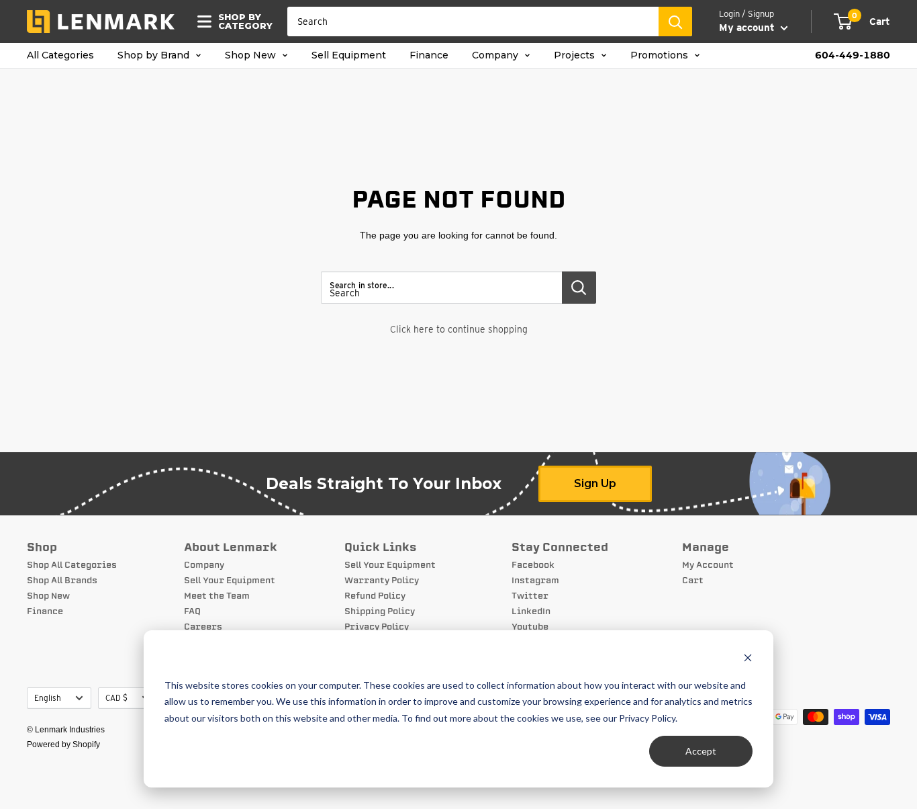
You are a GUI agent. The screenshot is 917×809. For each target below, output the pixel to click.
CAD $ (116, 698)
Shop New (252, 55)
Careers (203, 627)
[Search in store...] (579, 287)
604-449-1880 (852, 55)
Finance (428, 55)
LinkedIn (531, 611)
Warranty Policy (381, 580)
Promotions (660, 55)
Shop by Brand (154, 55)
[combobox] (473, 21)
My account (748, 28)
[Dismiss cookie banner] (748, 659)
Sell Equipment (348, 55)
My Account (708, 565)
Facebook (533, 565)
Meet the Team (217, 596)
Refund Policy (374, 596)
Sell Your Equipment (229, 580)
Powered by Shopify (63, 744)
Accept (700, 751)
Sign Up (595, 483)
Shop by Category (241, 21)
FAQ (192, 611)
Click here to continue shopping (459, 329)
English (47, 698)
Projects (575, 55)
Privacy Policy (376, 627)
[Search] (675, 21)
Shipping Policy (379, 611)
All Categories (60, 55)
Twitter (530, 596)
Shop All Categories (72, 565)
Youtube (530, 627)
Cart (693, 580)
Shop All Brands (62, 580)
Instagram (535, 580)
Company (496, 55)
